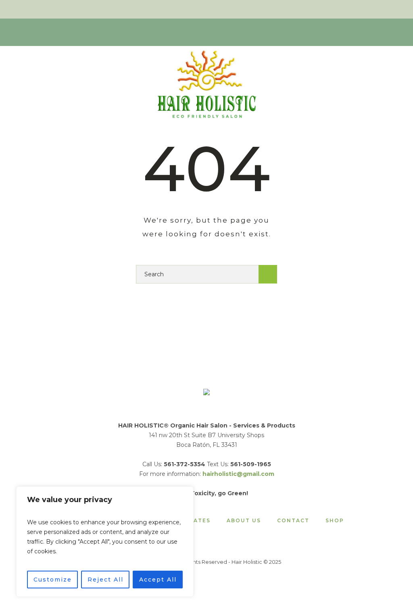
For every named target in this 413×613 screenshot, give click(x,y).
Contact (293, 520)
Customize (52, 579)
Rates (200, 520)
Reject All (105, 579)
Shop (334, 520)
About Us (244, 520)
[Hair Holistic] (206, 393)
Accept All (158, 579)
